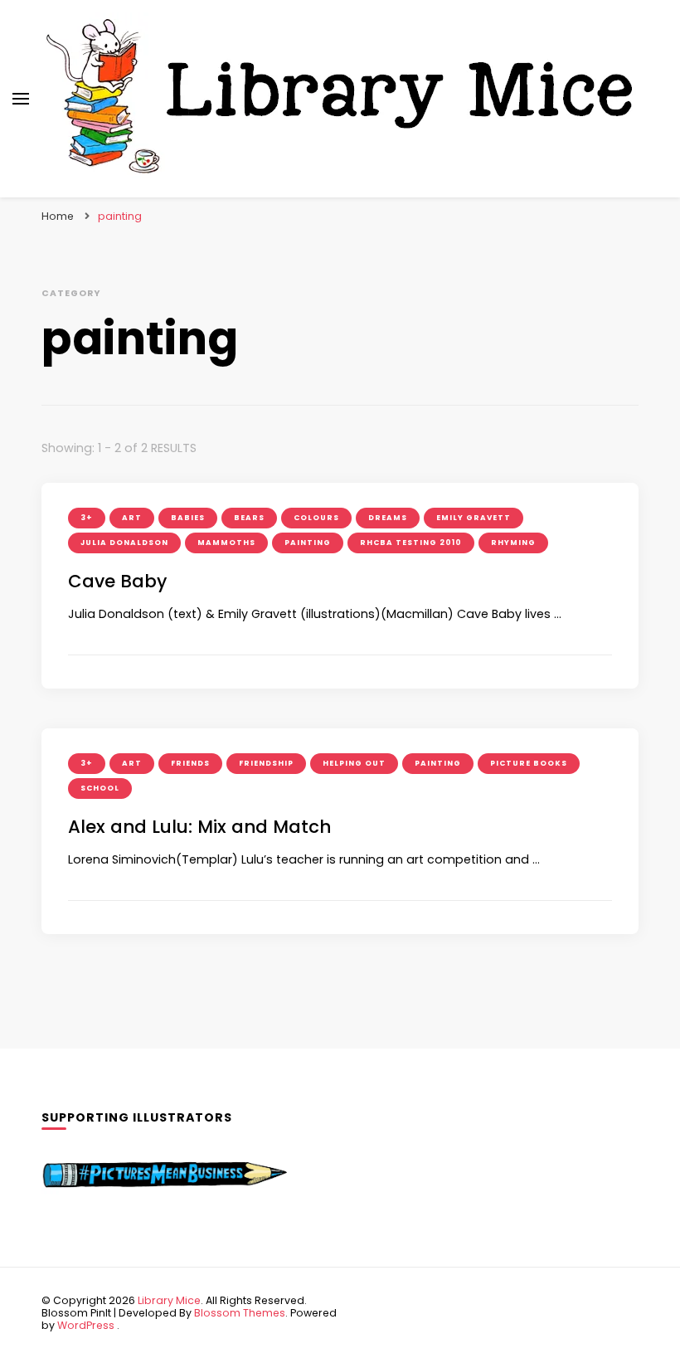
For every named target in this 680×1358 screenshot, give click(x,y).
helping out (354, 763)
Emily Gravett (473, 518)
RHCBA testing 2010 (411, 543)
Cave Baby (117, 581)
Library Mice (169, 1300)
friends (190, 763)
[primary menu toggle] (20, 99)
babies (188, 518)
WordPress (85, 1325)
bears (249, 518)
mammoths (226, 543)
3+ (86, 518)
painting (307, 543)
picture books (528, 763)
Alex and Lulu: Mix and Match (199, 827)
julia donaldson (124, 543)
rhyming (513, 543)
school (99, 788)
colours (316, 518)
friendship (266, 763)
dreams (387, 518)
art (132, 518)
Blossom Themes (239, 1313)
